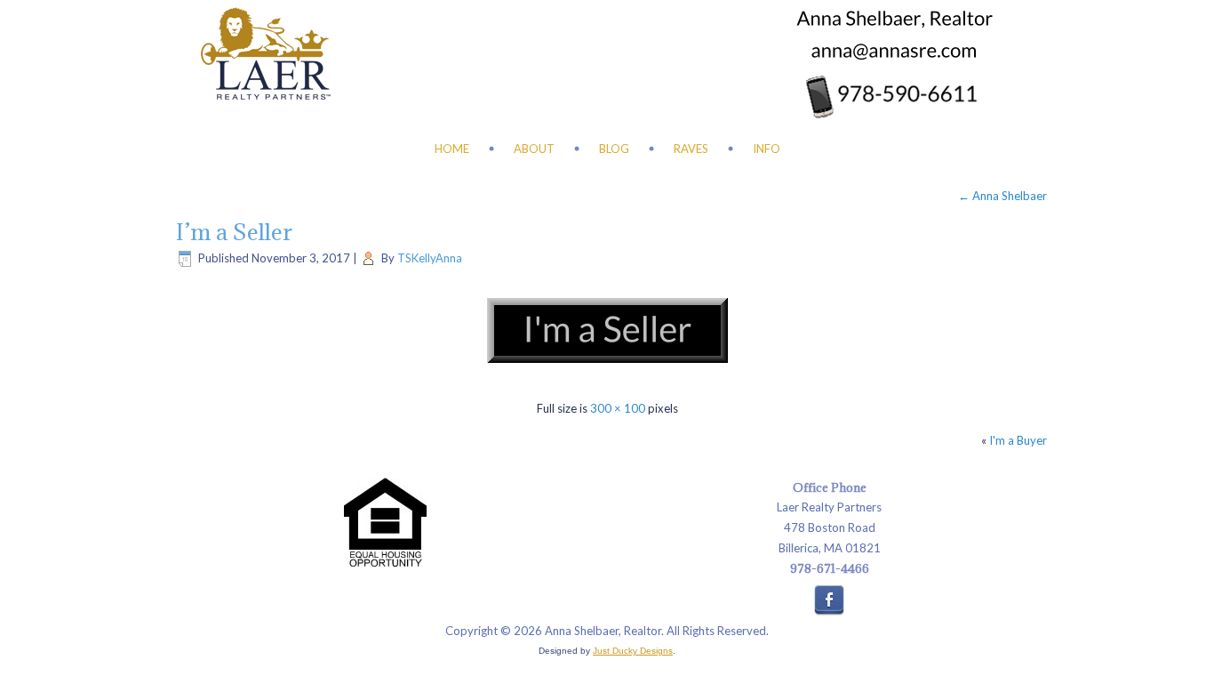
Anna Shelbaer (1002, 196)
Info (766, 148)
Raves (691, 148)
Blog (614, 148)
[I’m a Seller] (607, 376)
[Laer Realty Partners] (266, 53)
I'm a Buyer (1018, 440)
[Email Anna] (893, 51)
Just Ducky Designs (633, 651)
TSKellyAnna (429, 258)
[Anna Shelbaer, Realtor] (894, 19)
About (534, 148)
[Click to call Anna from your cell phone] (889, 96)
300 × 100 (617, 408)
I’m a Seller (234, 231)
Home (452, 148)
